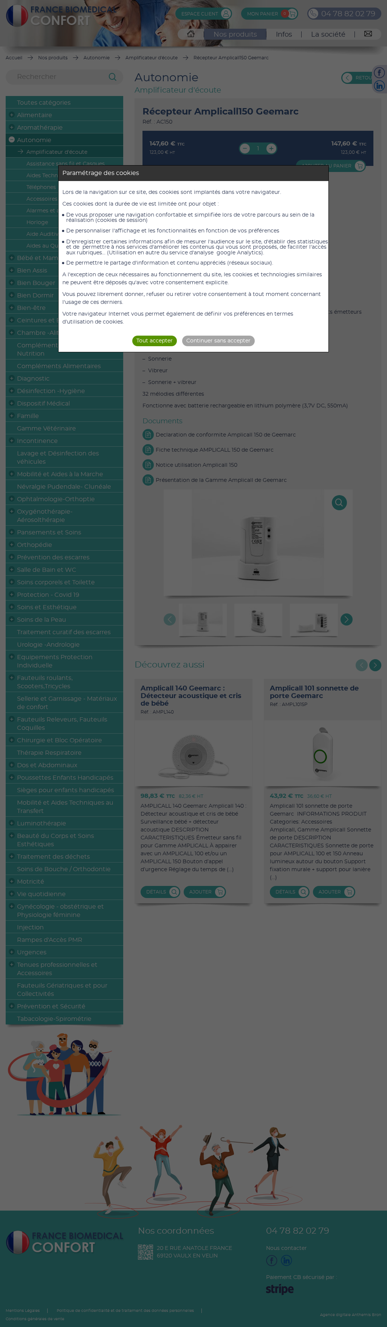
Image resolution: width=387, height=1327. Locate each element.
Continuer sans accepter (218, 341)
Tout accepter (154, 341)
